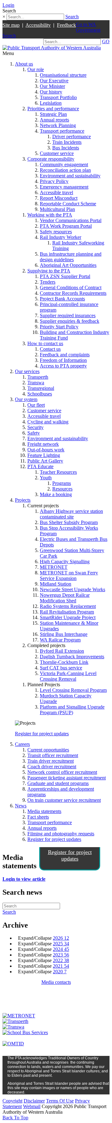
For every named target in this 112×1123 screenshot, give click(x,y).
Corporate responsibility (50, 159)
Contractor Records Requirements (73, 293)
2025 (61, 943)
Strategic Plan (53, 114)
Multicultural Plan (57, 209)
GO (106, 41)
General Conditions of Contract (70, 287)
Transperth (37, 377)
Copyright (12, 1100)
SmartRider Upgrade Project (68, 617)
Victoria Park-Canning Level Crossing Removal (68, 676)
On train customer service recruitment (64, 800)
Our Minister (52, 86)
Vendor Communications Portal (70, 220)
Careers (22, 744)
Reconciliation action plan (65, 170)
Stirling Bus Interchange (63, 634)
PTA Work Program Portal (66, 226)
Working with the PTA (49, 214)
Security (35, 427)
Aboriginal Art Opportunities (68, 265)
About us (24, 63)
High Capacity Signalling (65, 561)
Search (72, 16)
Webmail (31, 1106)
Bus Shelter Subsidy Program (69, 522)
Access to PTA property (63, 365)
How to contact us (45, 343)
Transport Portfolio (58, 97)
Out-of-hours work (45, 449)
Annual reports (54, 119)
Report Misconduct (58, 198)
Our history (51, 91)
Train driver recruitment (50, 761)
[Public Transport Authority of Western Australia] (51, 47)
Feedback (66, 25)
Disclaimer (34, 1100)
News (20, 805)
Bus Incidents (65, 147)
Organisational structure (63, 75)
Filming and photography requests (60, 833)
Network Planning (58, 125)
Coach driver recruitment (51, 766)
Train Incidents (67, 142)
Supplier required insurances (68, 315)
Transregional (40, 388)
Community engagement (64, 164)
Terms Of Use (60, 1100)
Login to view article (23, 879)
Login (8, 5)
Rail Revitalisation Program (67, 611)
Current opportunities (48, 749)
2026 (61, 938)
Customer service (57, 153)
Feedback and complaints (65, 354)
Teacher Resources (58, 472)
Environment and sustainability (70, 175)
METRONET (54, 567)
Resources (62, 488)
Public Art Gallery (45, 460)
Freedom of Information (63, 360)
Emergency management (64, 186)
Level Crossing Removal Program (73, 690)
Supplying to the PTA (48, 270)
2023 (61, 954)
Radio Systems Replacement (68, 606)
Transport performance (62, 131)
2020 (60, 971)
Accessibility (38, 25)
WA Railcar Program (60, 639)
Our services (27, 371)
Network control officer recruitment (62, 772)
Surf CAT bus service (61, 667)
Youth (46, 477)
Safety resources (56, 231)
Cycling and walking (47, 421)
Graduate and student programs (58, 783)
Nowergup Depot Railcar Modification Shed (65, 597)
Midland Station (55, 584)
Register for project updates (42, 733)
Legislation (51, 103)
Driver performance (71, 136)
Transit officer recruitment (52, 755)
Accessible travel (56, 192)
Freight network (43, 444)
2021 (61, 966)
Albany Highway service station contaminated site (71, 514)
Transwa (35, 382)
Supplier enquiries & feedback (69, 321)
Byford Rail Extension (62, 651)
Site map (11, 25)
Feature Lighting (43, 455)
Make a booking (56, 494)
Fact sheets (38, 816)
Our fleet (36, 405)
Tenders (47, 282)
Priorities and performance (53, 108)
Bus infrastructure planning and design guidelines (70, 256)
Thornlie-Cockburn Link (64, 662)
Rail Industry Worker (60, 237)
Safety (33, 433)
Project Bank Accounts (62, 298)
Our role (35, 69)
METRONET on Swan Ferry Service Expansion (69, 575)
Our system (26, 399)
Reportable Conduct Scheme (68, 203)
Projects (22, 500)
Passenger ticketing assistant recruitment (66, 777)
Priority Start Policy (59, 326)
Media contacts (56, 982)
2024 (61, 949)
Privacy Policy (54, 181)
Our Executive (54, 80)
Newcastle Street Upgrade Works (72, 589)
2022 (61, 960)
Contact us (50, 349)
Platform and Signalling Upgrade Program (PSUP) (72, 709)
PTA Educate (40, 466)
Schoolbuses (39, 393)
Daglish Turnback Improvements (72, 656)
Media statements (44, 811)
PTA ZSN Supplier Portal (65, 276)
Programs (61, 483)
